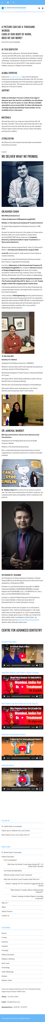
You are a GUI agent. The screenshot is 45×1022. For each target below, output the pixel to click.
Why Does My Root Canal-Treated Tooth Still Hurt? (22, 879)
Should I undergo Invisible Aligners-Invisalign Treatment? (27, 897)
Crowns (4, 937)
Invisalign (5, 950)
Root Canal (5, 963)
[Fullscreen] (40, 665)
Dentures (5, 942)
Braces (4, 933)
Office (4, 907)
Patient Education (8, 857)
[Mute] (37, 665)
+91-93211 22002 (13, 997)
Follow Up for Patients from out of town (16, 831)
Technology (6, 968)
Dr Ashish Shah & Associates (12, 852)
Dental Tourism (7, 911)
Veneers (4, 976)
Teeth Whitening (7, 972)
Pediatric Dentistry (8, 959)
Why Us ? (5, 903)
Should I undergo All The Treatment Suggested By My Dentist (24, 885)
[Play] (4, 665)
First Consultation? (10, 860)
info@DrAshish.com (13, 1002)
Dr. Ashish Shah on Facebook (12, 826)
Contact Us (5, 916)
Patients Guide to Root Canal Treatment (18, 875)
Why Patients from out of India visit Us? (16, 835)
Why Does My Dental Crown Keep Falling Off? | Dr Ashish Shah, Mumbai (25, 865)
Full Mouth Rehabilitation (13, 871)
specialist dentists (16, 77)
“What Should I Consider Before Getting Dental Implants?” (26, 891)
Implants (5, 946)
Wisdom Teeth (7, 980)
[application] (22, 656)
